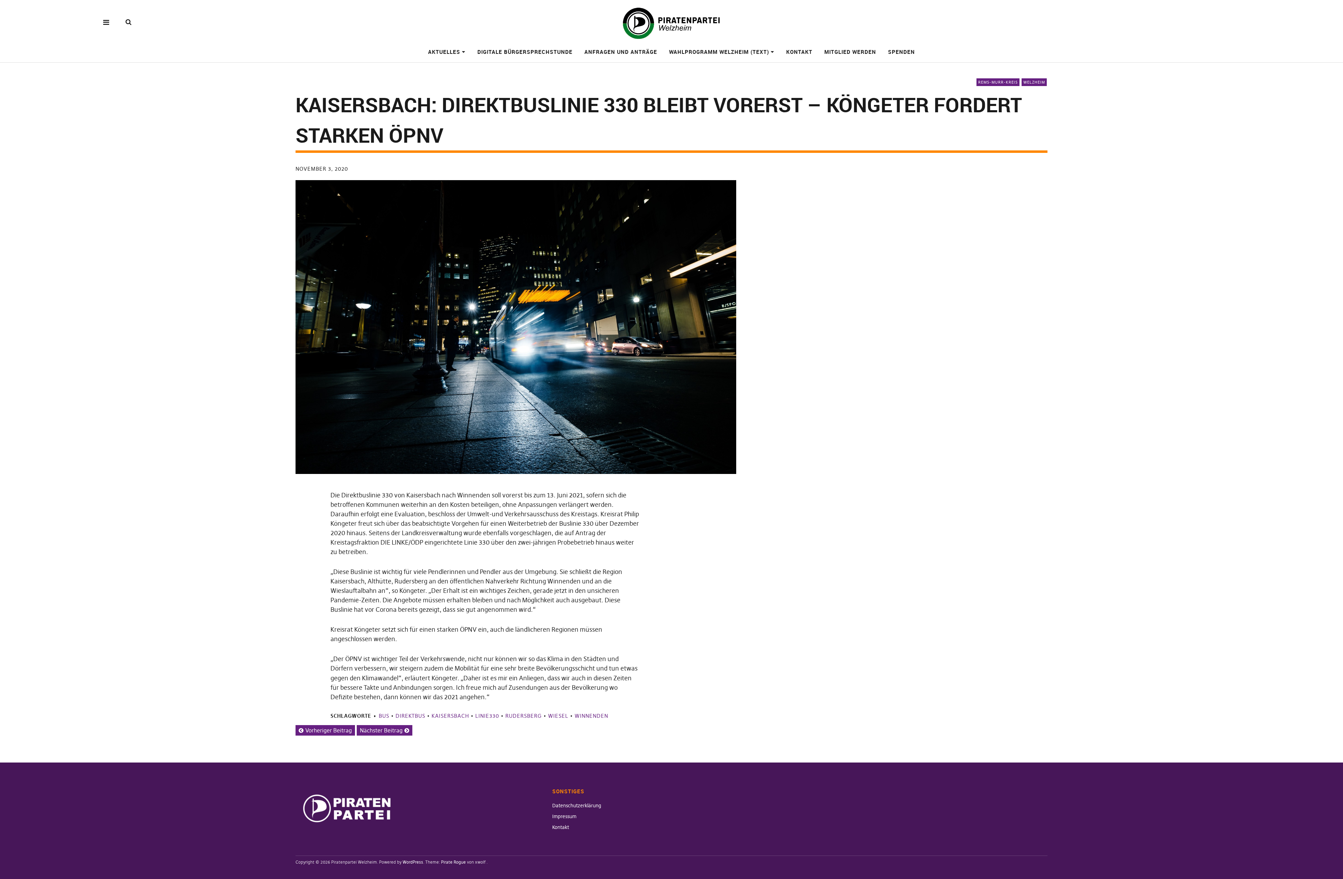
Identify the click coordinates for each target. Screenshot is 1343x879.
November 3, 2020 (322, 168)
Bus (384, 716)
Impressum (564, 816)
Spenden (901, 51)
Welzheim (1034, 82)
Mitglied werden (850, 51)
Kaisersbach (450, 716)
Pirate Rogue (453, 862)
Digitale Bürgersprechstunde (525, 51)
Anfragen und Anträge (620, 51)
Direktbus (410, 716)
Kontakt (799, 51)
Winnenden (591, 716)
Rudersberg (523, 716)
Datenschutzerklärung (576, 805)
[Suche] (128, 21)
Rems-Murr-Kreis (998, 82)
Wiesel (558, 716)
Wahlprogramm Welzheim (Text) (719, 51)
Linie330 (487, 716)
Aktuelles (444, 51)
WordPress (413, 862)
